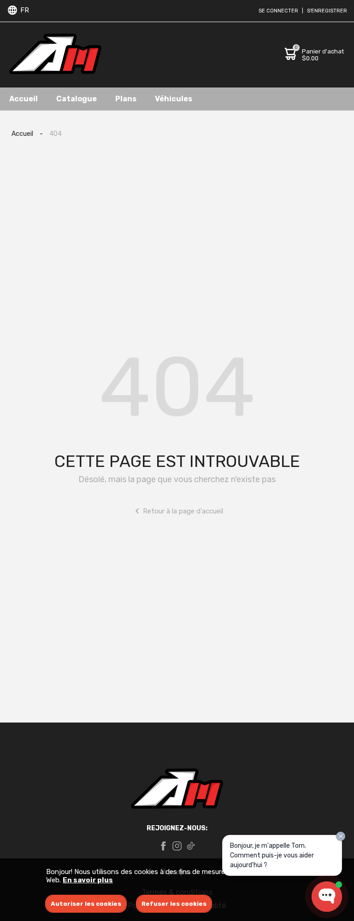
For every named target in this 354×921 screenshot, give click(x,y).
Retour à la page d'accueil (183, 511)
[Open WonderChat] (327, 896)
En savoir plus (88, 880)
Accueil (23, 98)
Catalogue (76, 98)
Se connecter (278, 11)
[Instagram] (177, 846)
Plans (125, 98)
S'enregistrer (327, 11)
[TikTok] (190, 846)
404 (55, 134)
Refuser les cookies (174, 903)
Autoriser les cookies (86, 903)
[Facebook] (163, 846)
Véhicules (173, 98)
